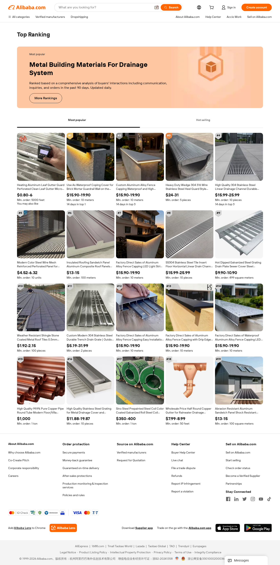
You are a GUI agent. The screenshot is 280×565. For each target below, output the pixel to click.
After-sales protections (77, 475)
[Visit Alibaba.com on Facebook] (228, 499)
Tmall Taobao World (120, 546)
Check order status (238, 468)
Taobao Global (157, 546)
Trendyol (183, 546)
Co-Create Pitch (18, 460)
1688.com (98, 546)
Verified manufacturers (131, 452)
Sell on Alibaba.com (238, 452)
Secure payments (74, 452)
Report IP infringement (185, 483)
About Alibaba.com (21, 443)
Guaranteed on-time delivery (81, 468)
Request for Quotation (131, 460)
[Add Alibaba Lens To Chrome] (63, 528)
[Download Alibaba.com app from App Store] (227, 528)
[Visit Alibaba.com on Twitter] (244, 499)
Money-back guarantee (77, 460)
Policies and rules (74, 495)
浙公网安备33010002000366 (207, 558)
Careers (13, 475)
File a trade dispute (183, 468)
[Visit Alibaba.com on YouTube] (260, 499)
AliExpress (81, 546)
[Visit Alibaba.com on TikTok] (269, 499)
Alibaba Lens (22, 528)
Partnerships (234, 483)
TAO (172, 546)
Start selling (233, 460)
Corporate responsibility (23, 468)
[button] (156, 7)
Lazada (140, 546)
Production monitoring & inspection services (85, 485)
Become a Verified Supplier (243, 475)
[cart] (212, 8)
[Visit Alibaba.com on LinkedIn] (236, 499)
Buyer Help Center (183, 452)
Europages (199, 546)
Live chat (177, 460)
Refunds (176, 475)
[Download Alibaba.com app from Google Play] (258, 528)
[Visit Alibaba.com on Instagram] (252, 499)
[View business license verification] (177, 559)
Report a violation (182, 491)
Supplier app (144, 528)
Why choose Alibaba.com (24, 452)
